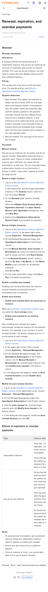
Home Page (6, 14)
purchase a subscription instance (25, 309)
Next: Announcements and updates (31, 565)
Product (41, 37)
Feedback (28, 577)
